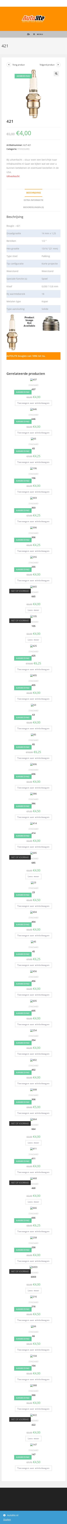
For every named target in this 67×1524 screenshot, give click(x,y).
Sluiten (7, 1519)
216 (33, 1306)
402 (33, 1069)
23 (33, 892)
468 (33, 1188)
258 (33, 1247)
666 (33, 1217)
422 (33, 1424)
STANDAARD (23, 148)
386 (33, 803)
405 (33, 685)
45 (33, 951)
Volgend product (47, 64)
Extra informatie (33, 200)
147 (33, 1454)
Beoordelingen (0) (33, 207)
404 (33, 921)
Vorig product (19, 64)
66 (33, 1336)
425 (33, 655)
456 (33, 981)
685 (33, 862)
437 (33, 389)
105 (33, 626)
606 (33, 774)
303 (33, 507)
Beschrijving (33, 192)
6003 (33, 1276)
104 (33, 1365)
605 (33, 1010)
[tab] (33, 193)
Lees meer (33, 610)
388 (33, 1395)
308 (33, 1099)
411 (33, 1158)
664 (33, 1129)
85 (33, 744)
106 (33, 478)
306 (33, 537)
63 (33, 714)
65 (33, 448)
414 (33, 833)
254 (33, 1040)
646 (33, 418)
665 (33, 596)
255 (33, 566)
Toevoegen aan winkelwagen (33, 403)
